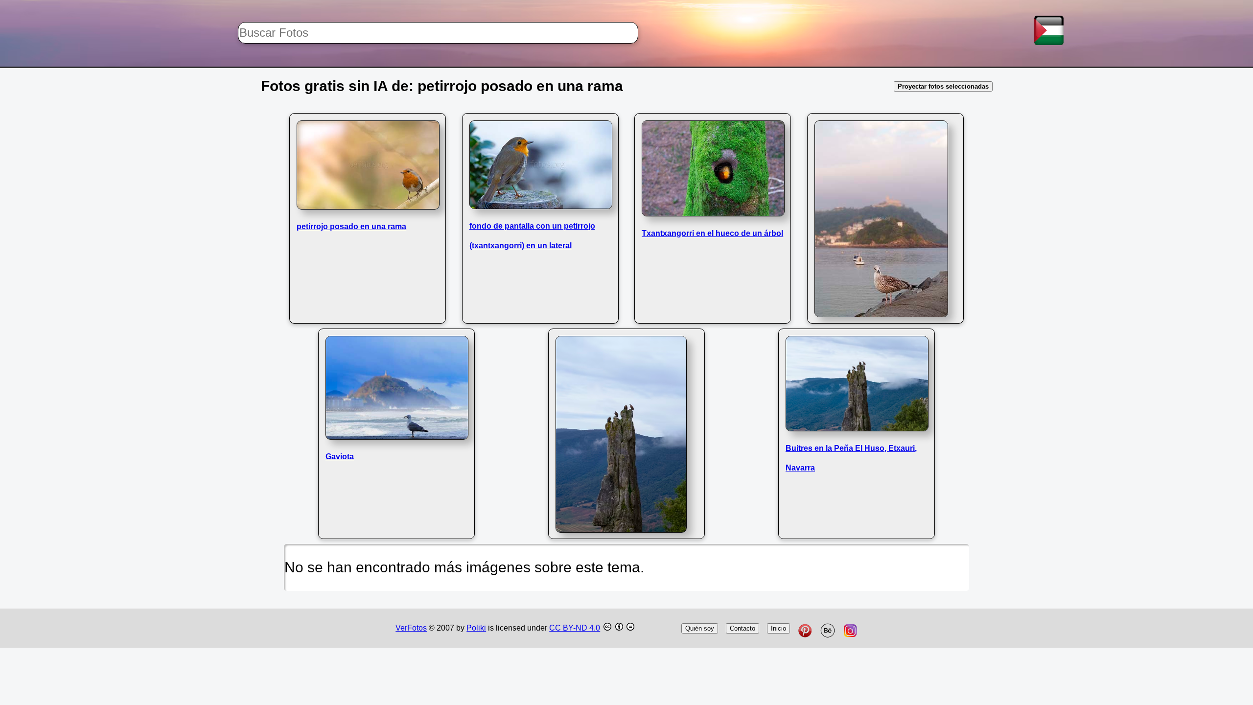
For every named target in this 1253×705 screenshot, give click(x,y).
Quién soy (699, 628)
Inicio (778, 628)
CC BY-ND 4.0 (574, 628)
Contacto (742, 628)
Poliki (476, 628)
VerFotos (411, 628)
